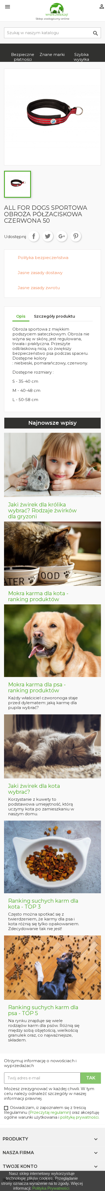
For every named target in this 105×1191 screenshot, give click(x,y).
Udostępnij (33, 236)
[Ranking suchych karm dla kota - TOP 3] (52, 856)
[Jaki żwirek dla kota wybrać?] (52, 746)
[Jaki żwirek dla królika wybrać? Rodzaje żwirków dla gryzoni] (52, 464)
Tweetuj (47, 236)
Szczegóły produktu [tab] (54, 316)
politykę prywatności (79, 1117)
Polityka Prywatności (50, 1188)
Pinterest (75, 236)
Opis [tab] (20, 316)
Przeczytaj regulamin (50, 1112)
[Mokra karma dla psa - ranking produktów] (52, 640)
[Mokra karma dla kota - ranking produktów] (52, 553)
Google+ (61, 236)
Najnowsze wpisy (52, 423)
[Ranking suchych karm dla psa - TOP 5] (52, 967)
